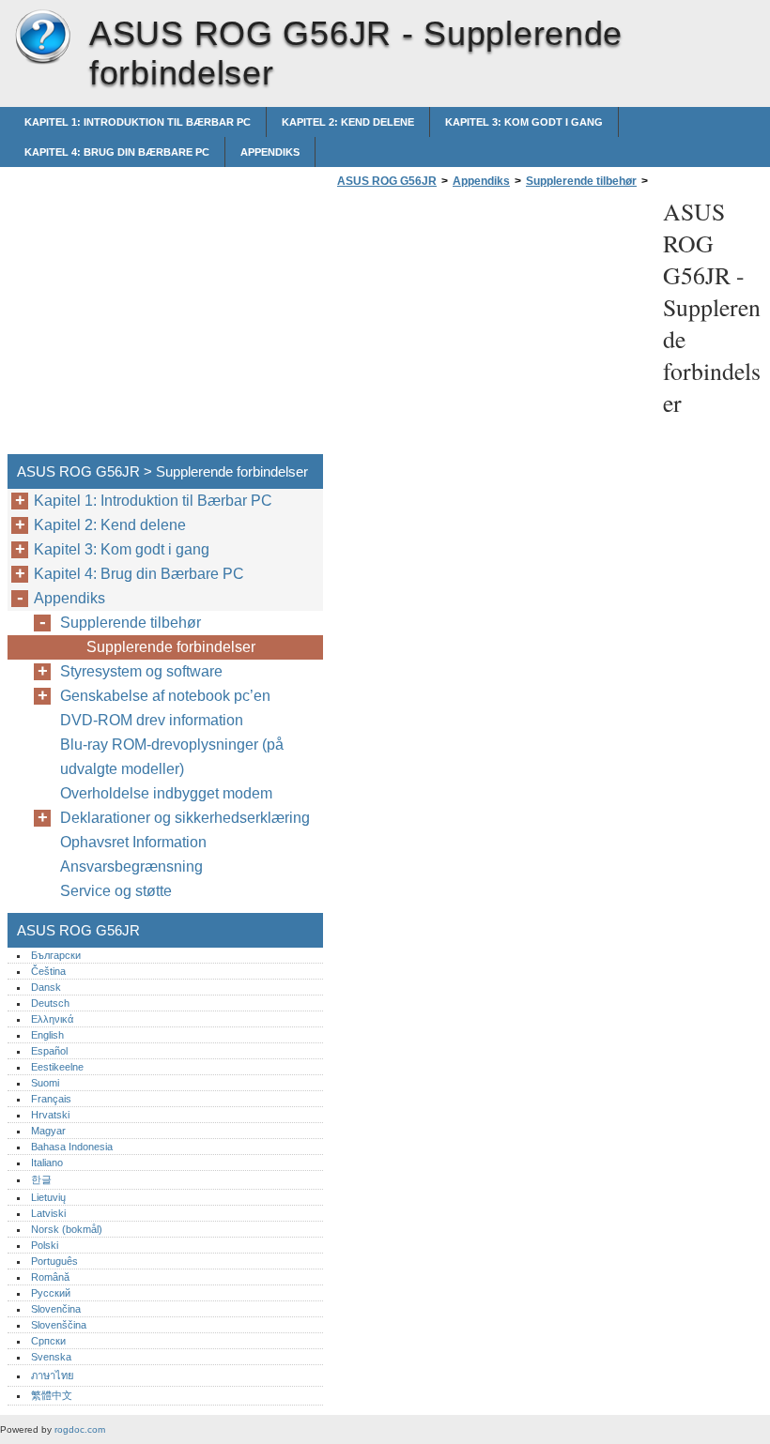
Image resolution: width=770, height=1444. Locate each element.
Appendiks (270, 152)
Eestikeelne (57, 1066)
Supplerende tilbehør (581, 181)
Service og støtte (116, 891)
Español (49, 1050)
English (47, 1035)
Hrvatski (50, 1114)
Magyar (48, 1130)
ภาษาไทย (52, 1375)
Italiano (47, 1162)
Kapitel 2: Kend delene (348, 122)
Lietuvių (48, 1197)
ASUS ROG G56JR (42, 37)
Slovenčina (56, 1309)
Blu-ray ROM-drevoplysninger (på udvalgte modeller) (172, 757)
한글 (41, 1179)
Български (56, 955)
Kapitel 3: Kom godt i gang (524, 122)
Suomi (45, 1082)
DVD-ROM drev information (151, 720)
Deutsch (50, 1003)
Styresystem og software (141, 671)
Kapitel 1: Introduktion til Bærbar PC (137, 122)
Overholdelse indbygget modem (166, 793)
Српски (48, 1340)
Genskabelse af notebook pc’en (165, 696)
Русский (50, 1293)
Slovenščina (58, 1324)
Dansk (46, 987)
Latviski (48, 1213)
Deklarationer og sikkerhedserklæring (185, 818)
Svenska (51, 1356)
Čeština (48, 971)
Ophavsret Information (133, 842)
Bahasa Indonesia (72, 1146)
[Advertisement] (490, 326)
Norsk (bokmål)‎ (66, 1229)
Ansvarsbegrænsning (131, 866)
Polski (44, 1245)
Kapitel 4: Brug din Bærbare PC (116, 152)
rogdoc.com (79, 1429)
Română (50, 1277)
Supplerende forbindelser (170, 647)
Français (51, 1098)
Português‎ (54, 1261)
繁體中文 (51, 1395)
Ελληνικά (52, 1019)
